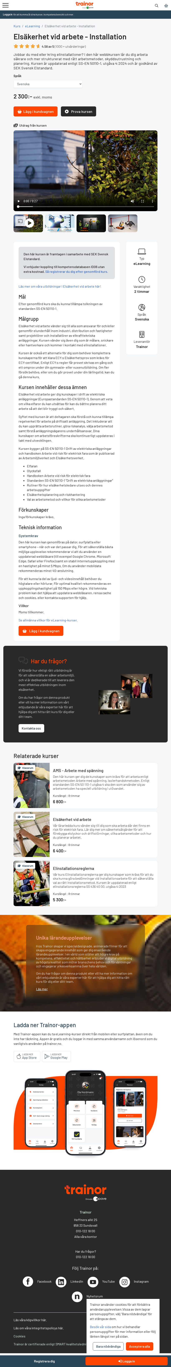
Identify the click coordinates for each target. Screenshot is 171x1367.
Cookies (19, 1336)
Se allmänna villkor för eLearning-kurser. (48, 620)
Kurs (17, 26)
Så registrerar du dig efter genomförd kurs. (76, 271)
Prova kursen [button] (81, 111)
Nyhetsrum (95, 1296)
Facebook (44, 1281)
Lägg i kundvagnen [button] (38, 111)
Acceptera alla (139, 1346)
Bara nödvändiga (108, 1346)
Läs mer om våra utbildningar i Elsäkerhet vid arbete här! (60, 286)
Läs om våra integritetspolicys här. (39, 1328)
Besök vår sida (100, 1327)
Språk (17, 76)
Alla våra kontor (85, 1237)
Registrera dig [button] (44, 1361)
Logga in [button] (8, 14)
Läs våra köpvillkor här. (30, 1320)
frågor (89, 1251)
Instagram (141, 1281)
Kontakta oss (31, 728)
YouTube (108, 1281)
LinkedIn (76, 1281)
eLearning (32, 26)
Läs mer (42, 989)
